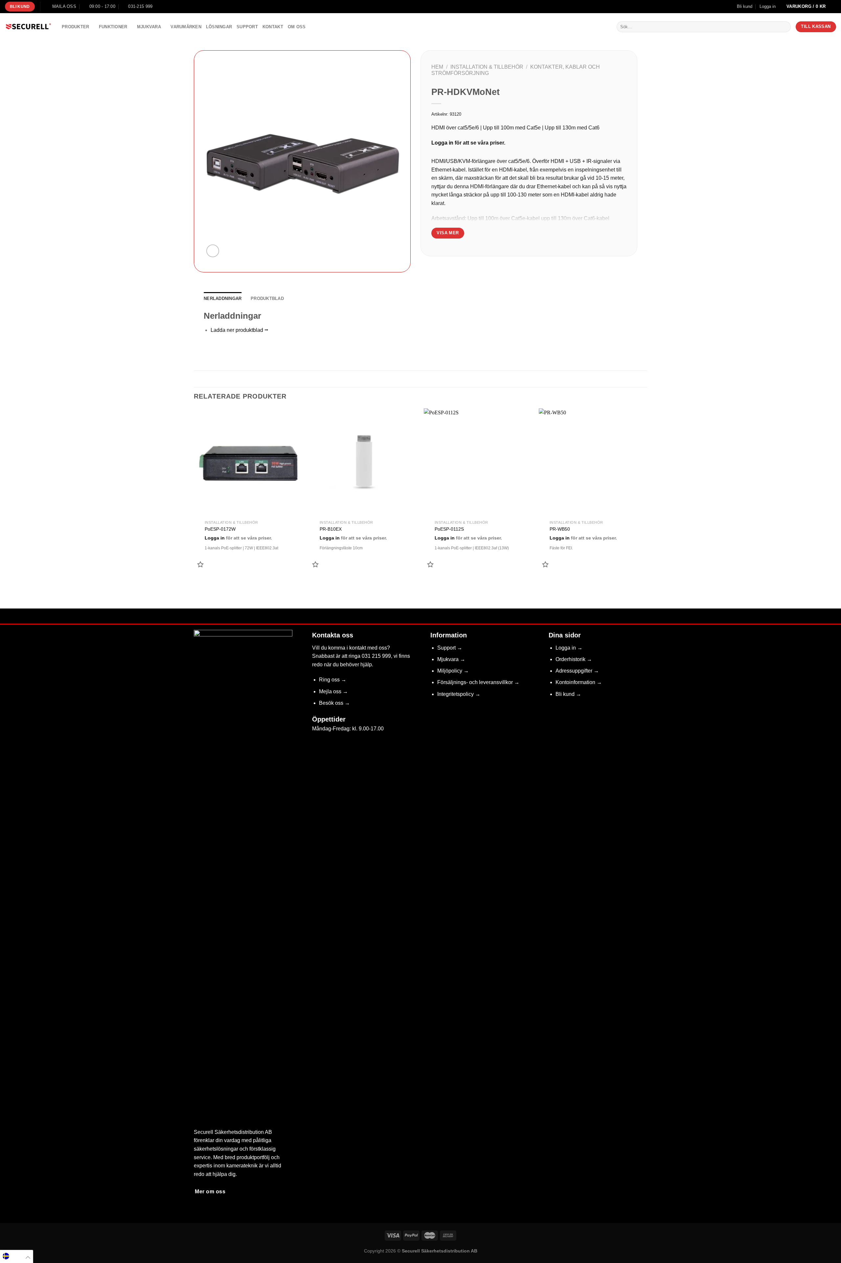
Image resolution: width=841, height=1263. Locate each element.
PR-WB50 (560, 529)
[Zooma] (212, 250)
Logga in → (569, 648)
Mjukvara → (451, 659)
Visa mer (448, 232)
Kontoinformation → (579, 682)
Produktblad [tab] (267, 298)
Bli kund (744, 6)
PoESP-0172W (220, 529)
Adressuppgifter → (577, 671)
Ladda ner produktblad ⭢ (239, 330)
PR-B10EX (331, 529)
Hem (437, 67)
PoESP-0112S (449, 529)
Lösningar (219, 26)
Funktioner (113, 26)
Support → (449, 648)
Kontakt (272, 26)
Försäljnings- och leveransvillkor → (478, 682)
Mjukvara (149, 26)
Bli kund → (568, 694)
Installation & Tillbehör (486, 67)
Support (247, 26)
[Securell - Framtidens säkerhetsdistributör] (28, 27)
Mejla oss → (333, 691)
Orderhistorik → (574, 659)
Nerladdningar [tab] (222, 298)
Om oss (297, 26)
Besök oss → (334, 703)
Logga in (442, 143)
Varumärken (185, 26)
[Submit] (784, 27)
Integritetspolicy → (458, 694)
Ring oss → (332, 679)
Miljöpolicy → (453, 671)
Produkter (75, 26)
